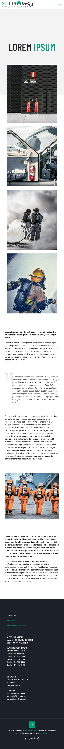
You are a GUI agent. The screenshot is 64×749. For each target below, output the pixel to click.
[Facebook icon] (26, 738)
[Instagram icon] (38, 738)
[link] (32, 94)
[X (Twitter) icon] (29, 738)
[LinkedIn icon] (35, 738)
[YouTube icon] (32, 738)
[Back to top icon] (32, 724)
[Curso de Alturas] (17, 4)
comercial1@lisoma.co (16, 625)
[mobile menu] (60, 4)
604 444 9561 (12, 620)
